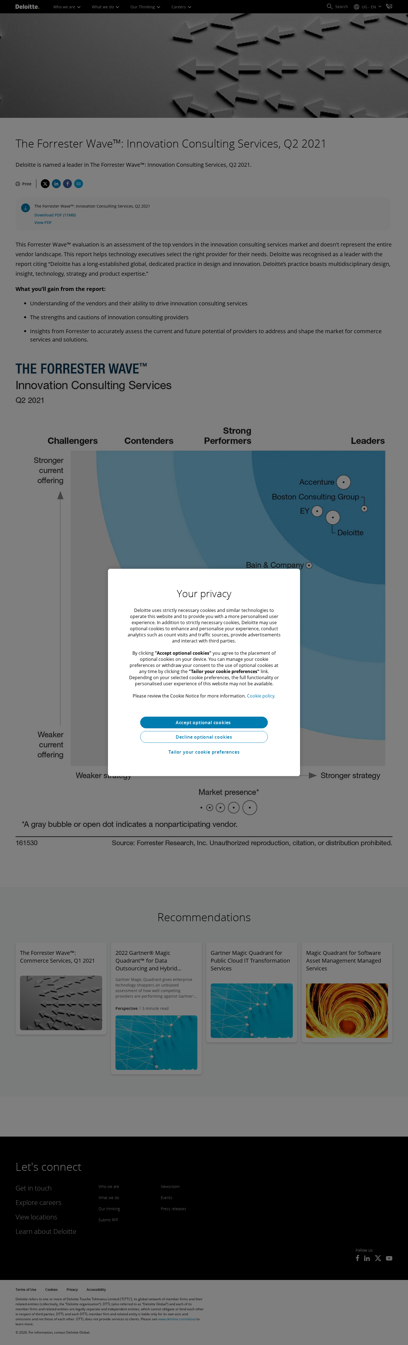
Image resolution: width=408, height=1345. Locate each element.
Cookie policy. (261, 696)
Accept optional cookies (204, 722)
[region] (204, 672)
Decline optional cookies (204, 737)
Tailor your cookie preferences (204, 752)
